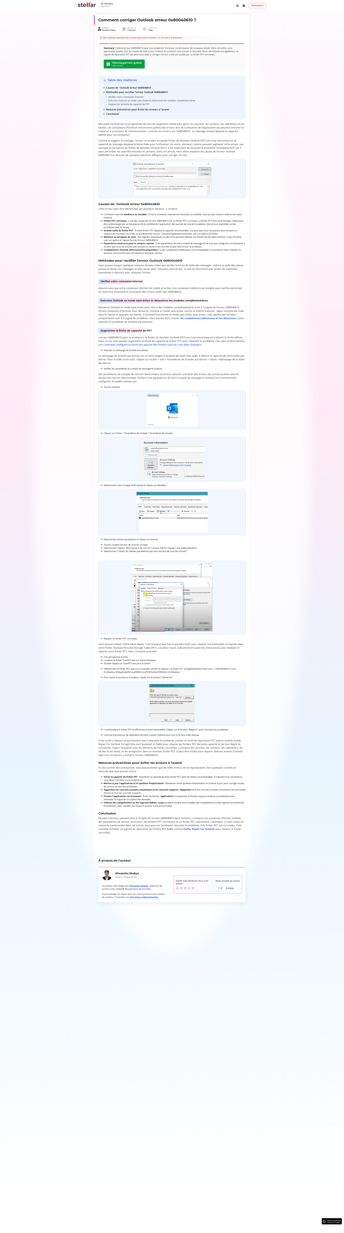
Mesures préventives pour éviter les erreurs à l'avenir (137, 109)
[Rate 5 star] (193, 888)
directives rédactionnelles (144, 897)
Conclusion (112, 113)
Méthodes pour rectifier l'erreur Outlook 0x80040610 (137, 92)
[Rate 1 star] (177, 888)
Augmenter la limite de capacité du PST (129, 104)
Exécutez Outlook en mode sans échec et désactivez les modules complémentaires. (152, 100)
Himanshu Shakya (138, 885)
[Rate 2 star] (181, 888)
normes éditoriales (138, 37)
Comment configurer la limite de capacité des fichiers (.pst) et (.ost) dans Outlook (151, 344)
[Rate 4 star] (189, 888)
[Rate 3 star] (185, 888)
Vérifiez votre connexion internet (126, 96)
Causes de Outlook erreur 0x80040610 (128, 87)
